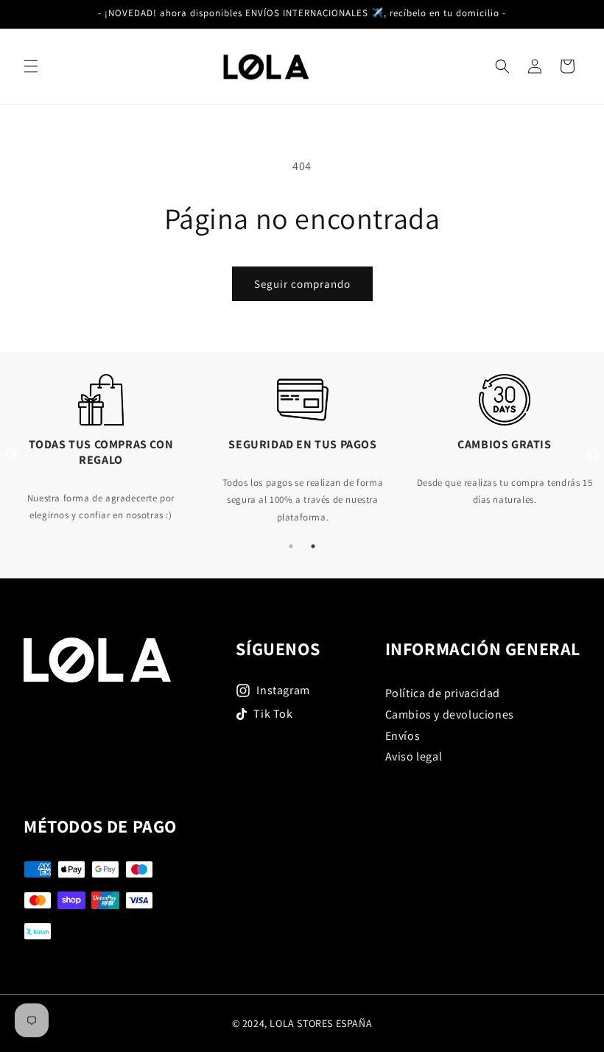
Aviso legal (414, 756)
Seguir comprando (302, 284)
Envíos (403, 736)
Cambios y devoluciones (449, 714)
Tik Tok (272, 714)
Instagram (282, 690)
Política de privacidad (442, 693)
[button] (31, 66)
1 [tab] (291, 546)
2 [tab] (313, 546)
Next (593, 455)
